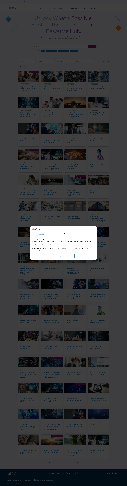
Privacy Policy (36, 250)
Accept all (84, 256)
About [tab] (85, 234)
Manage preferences (62, 256)
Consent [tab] (41, 234)
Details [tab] (63, 234)
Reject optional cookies (42, 256)
